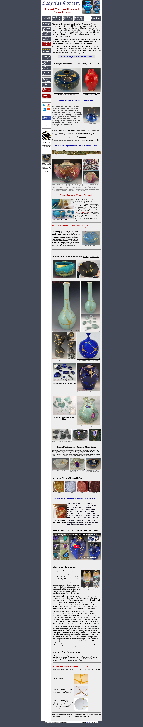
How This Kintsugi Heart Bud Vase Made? (64, 418)
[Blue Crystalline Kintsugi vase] (64, 380)
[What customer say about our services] (46, 52)
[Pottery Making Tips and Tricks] (46, 86)
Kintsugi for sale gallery (67, 130)
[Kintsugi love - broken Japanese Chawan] (88, 278)
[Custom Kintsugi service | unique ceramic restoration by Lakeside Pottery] (68, 20)
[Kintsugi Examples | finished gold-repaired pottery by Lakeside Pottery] (79, 20)
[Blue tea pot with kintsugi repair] (91, 122)
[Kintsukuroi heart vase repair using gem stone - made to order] (88, 424)
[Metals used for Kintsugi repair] (58, 491)
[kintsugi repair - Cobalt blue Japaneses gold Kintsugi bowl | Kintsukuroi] (91, 13)
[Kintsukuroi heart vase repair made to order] (64, 396)
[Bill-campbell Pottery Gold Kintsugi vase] (90, 586)
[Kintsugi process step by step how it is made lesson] (60, 504)
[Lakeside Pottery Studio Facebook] (44, 106)
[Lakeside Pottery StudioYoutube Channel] (48, 110)
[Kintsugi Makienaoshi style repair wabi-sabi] (60, 469)
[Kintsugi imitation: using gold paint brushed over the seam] (81, 684)
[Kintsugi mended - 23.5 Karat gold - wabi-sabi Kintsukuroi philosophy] (88, 359)
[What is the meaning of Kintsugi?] (76, 155)
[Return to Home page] (46, 20)
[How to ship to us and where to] (46, 74)
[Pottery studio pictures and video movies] (46, 97)
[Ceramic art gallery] (46, 69)
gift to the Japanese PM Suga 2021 (92, 93)
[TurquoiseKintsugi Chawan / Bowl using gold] (65, 278)
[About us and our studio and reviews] (46, 25)
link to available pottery (91, 140)
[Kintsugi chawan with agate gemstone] (76, 440)
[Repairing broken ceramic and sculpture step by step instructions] (46, 81)
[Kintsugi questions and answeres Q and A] (46, 59)
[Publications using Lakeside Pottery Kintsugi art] (46, 140)
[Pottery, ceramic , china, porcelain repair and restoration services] (46, 30)
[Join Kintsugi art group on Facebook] (46, 119)
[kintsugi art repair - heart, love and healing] (91, 244)
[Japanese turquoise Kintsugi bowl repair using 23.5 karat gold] (63, 218)
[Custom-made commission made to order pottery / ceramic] (46, 40)
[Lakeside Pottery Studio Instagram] (48, 106)
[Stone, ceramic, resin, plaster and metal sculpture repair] (46, 35)
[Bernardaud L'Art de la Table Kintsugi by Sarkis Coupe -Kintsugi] (81, 710)
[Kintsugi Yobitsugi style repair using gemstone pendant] (77, 469)
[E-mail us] (96, 20)
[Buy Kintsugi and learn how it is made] (61, 5)
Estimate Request (88, 134)
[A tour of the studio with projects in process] (46, 91)
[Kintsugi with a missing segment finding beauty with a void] (93, 469)
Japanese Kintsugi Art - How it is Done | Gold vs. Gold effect (76, 530)
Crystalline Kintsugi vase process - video (64, 383)
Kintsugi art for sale (91, 257)
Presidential (86, 93)
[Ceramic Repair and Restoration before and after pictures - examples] (46, 45)
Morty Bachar (68, 36)
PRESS (96, 94)
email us (82, 137)
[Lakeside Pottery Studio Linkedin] (44, 110)
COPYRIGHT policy (64, 722)
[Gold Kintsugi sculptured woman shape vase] (64, 359)
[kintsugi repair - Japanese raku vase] (75, 183)
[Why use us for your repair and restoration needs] (46, 64)
